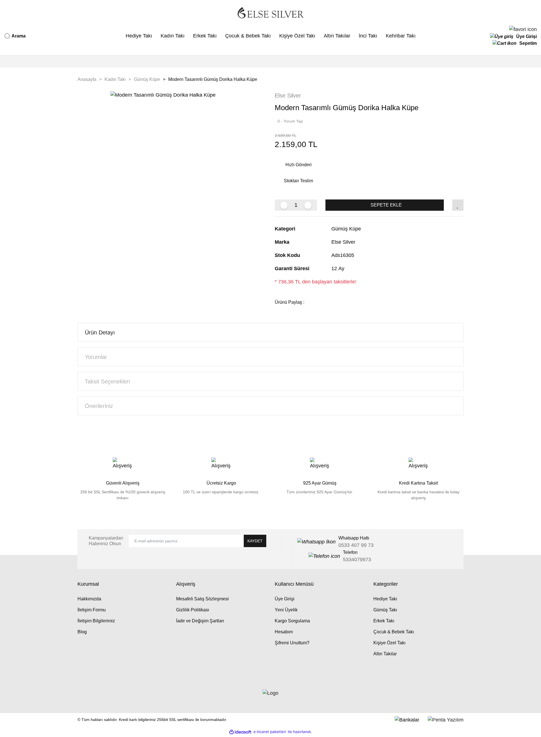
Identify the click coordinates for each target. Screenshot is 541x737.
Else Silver (288, 95)
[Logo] (270, 12)
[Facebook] (79, 700)
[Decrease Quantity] (283, 205)
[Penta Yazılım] (446, 719)
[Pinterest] (101, 700)
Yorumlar (96, 357)
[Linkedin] (90, 700)
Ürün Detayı (100, 332)
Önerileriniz (99, 406)
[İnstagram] (95, 700)
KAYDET (255, 541)
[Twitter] (85, 700)
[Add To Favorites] (458, 205)
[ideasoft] (240, 732)
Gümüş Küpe (346, 229)
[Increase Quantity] (307, 205)
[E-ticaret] (269, 732)
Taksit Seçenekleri (107, 381)
